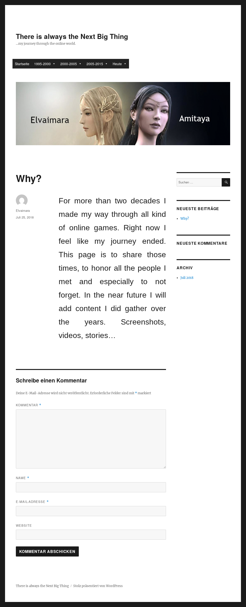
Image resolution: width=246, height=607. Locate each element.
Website (24, 525)
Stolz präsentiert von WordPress (98, 586)
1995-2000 (42, 63)
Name (22, 478)
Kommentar (28, 405)
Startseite (22, 63)
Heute (117, 63)
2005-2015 (94, 63)
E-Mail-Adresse (32, 501)
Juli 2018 (186, 278)
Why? (184, 219)
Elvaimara (23, 210)
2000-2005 (68, 63)
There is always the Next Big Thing (72, 36)
